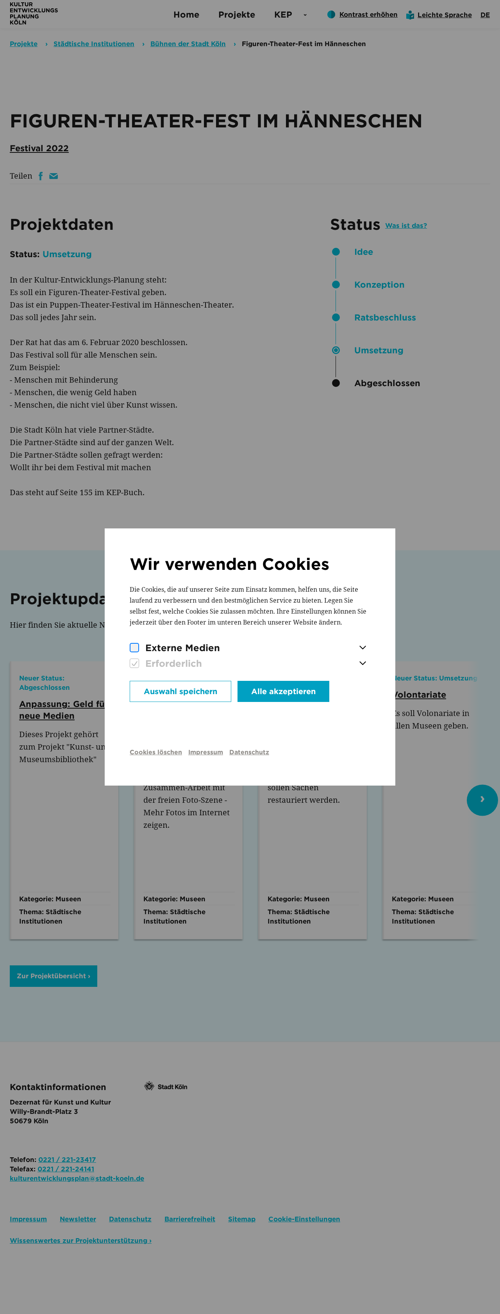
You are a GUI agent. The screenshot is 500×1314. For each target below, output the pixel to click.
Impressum (205, 752)
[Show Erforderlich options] (362, 663)
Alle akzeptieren (283, 691)
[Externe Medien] (134, 648)
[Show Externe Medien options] (362, 648)
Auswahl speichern (180, 691)
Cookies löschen (156, 752)
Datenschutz (249, 752)
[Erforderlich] (134, 664)
